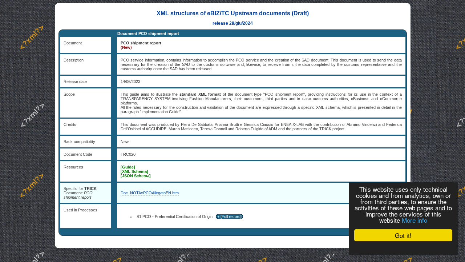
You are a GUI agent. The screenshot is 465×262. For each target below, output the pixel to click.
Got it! (403, 235)
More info (414, 220)
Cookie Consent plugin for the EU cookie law (403, 248)
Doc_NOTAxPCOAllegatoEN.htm (150, 193)
